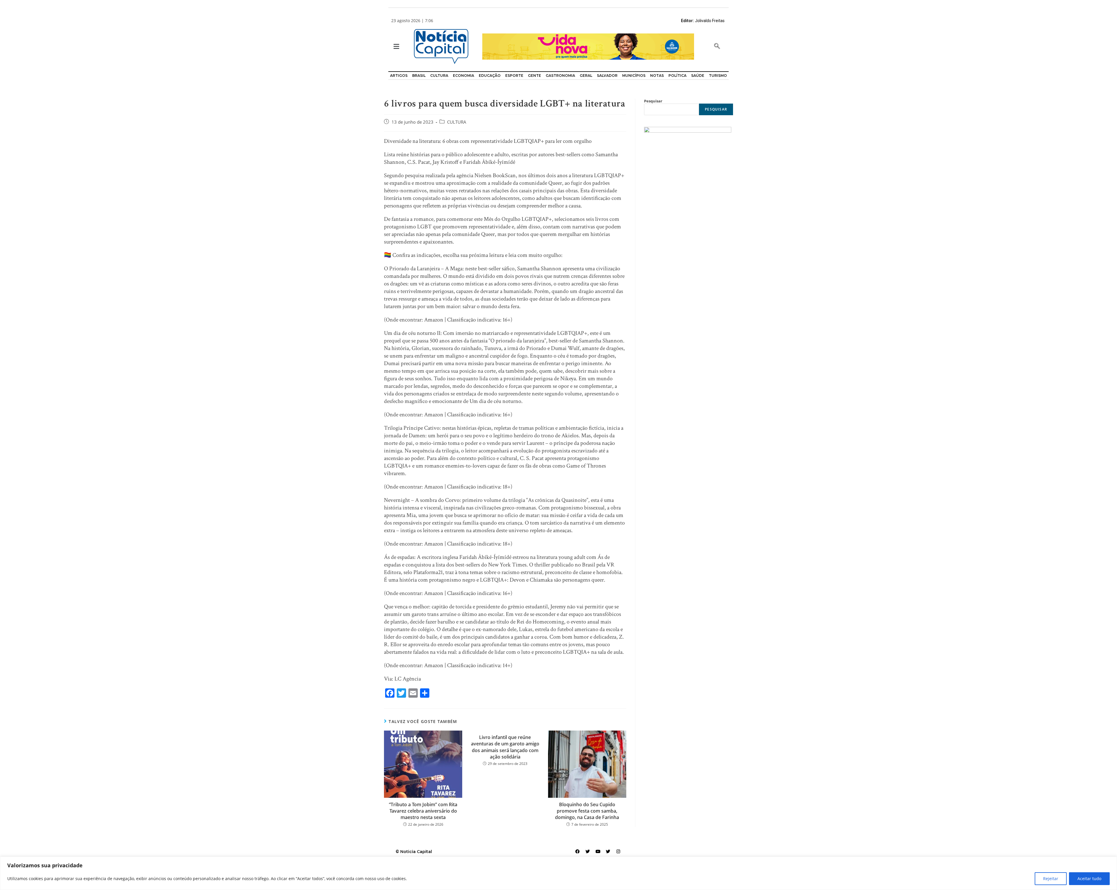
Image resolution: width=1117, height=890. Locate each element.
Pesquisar (653, 101)
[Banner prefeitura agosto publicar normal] (588, 46)
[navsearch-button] (717, 46)
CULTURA (456, 122)
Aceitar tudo (1089, 878)
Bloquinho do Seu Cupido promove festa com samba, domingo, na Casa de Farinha (587, 811)
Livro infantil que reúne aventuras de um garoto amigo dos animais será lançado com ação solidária (505, 747)
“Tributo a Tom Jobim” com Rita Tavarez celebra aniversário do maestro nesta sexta (423, 811)
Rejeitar (1050, 878)
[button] (395, 46)
